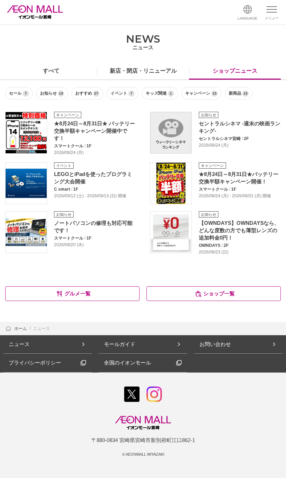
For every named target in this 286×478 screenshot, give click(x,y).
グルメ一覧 (78, 293)
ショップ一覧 (219, 293)
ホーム (21, 328)
